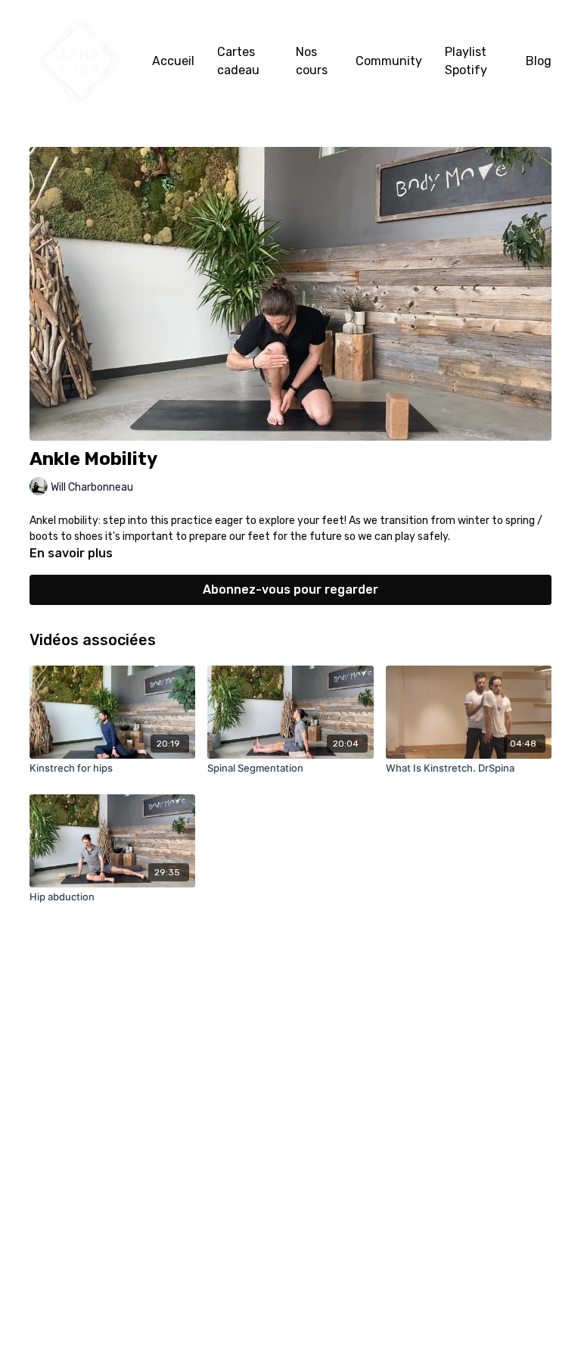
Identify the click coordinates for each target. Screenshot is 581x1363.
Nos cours (312, 61)
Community (389, 61)
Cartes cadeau (238, 61)
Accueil (173, 61)
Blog (538, 61)
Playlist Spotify (466, 61)
